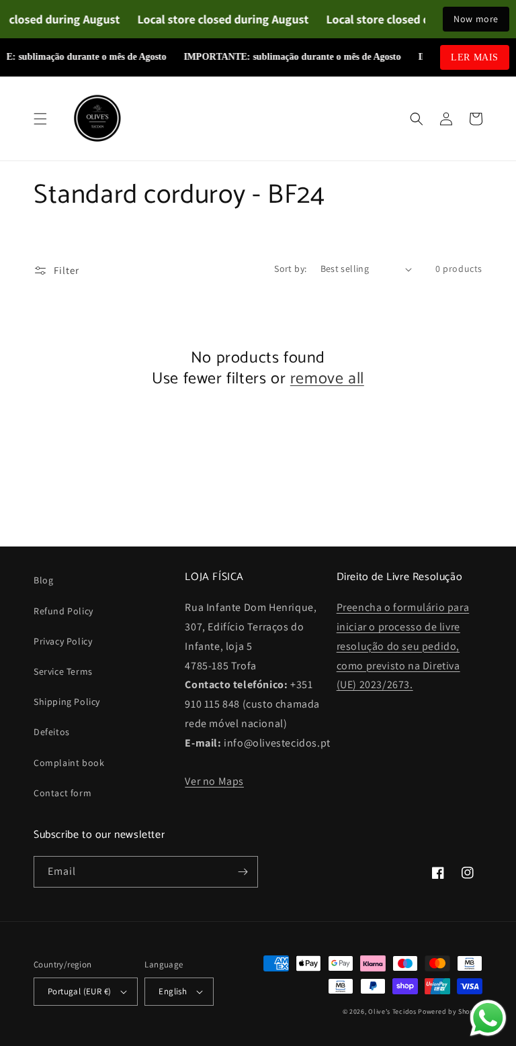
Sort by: (290, 269)
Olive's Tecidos (392, 1011)
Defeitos (52, 732)
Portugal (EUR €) (79, 991)
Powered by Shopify (450, 1011)
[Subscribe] (242, 872)
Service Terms (63, 671)
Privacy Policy (63, 641)
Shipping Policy (67, 702)
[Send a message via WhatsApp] (488, 1018)
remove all (327, 379)
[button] (40, 119)
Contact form (62, 793)
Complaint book (69, 763)
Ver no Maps (214, 781)
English (173, 991)
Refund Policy (63, 611)
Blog (43, 580)
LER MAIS (475, 57)
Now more (476, 19)
